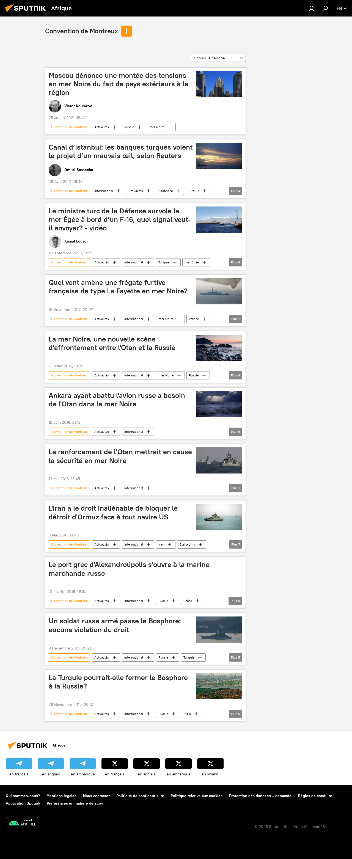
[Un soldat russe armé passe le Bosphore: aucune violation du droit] (219, 629)
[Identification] (311, 8)
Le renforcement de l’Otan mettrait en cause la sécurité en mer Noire (120, 456)
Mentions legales (61, 795)
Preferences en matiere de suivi (75, 803)
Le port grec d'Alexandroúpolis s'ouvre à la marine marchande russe (129, 568)
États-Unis (187, 544)
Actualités (101, 127)
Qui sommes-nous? (23, 795)
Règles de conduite (315, 795)
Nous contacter (96, 795)
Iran (161, 544)
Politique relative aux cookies (196, 795)
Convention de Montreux (81, 31)
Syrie (187, 714)
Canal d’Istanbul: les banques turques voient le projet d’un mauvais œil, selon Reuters (121, 151)
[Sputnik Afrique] (27, 12)
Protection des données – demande (260, 795)
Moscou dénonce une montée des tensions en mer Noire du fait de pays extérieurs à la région (118, 84)
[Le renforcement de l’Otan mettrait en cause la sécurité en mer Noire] (219, 460)
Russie (129, 127)
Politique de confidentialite (140, 795)
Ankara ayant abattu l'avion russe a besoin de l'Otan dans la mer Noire (117, 399)
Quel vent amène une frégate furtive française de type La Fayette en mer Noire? (118, 286)
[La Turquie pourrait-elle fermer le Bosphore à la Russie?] (219, 686)
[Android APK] (22, 823)
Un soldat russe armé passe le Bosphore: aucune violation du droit (115, 625)
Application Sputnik (23, 803)
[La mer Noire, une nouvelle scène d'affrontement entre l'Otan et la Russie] (219, 348)
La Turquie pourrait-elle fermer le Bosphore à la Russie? (118, 681)
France (194, 319)
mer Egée (192, 262)
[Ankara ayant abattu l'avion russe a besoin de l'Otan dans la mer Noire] (219, 404)
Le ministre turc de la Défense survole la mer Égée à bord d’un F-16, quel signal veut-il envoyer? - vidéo (120, 219)
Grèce (187, 601)
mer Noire (156, 127)
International (103, 191)
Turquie (193, 191)
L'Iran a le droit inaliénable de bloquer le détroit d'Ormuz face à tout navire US (113, 512)
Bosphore (165, 191)
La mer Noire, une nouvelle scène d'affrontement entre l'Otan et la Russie (112, 343)
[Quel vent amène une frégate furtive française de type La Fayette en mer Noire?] (219, 291)
